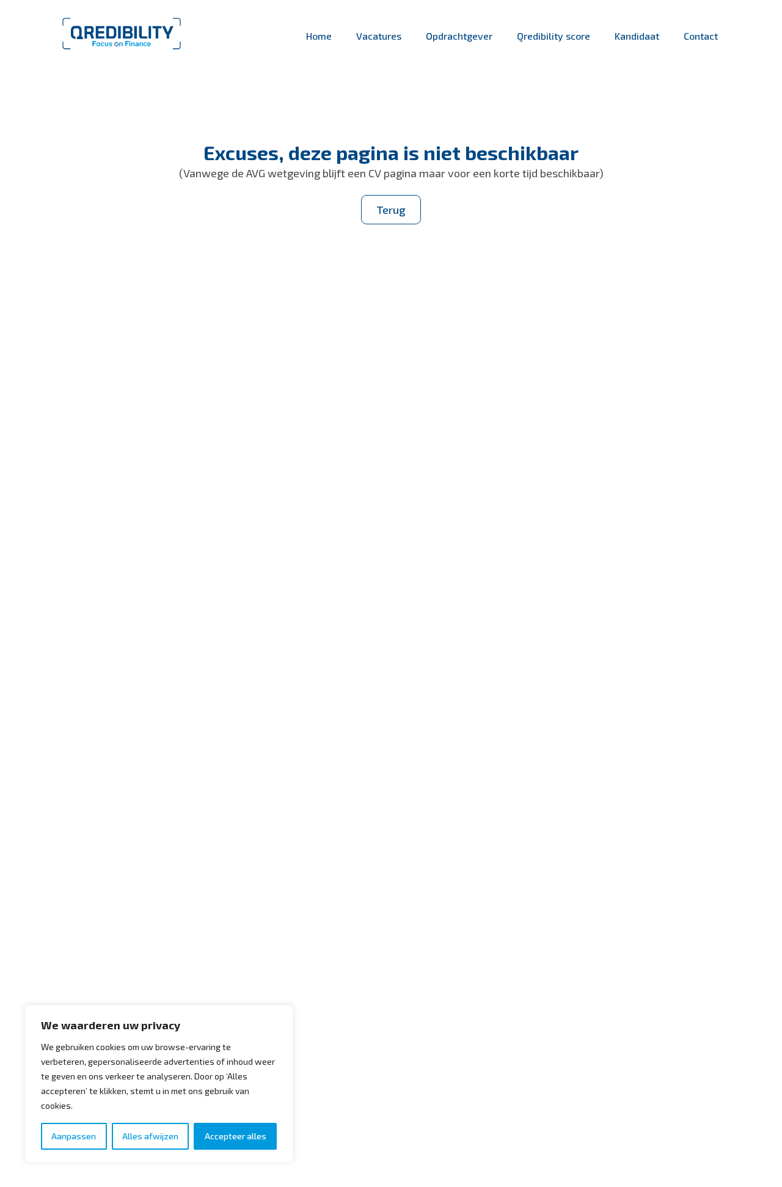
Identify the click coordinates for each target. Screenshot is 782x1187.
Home (319, 36)
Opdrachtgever (459, 36)
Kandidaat (637, 36)
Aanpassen (73, 1136)
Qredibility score (553, 36)
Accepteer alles (235, 1136)
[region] (158, 1084)
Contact (701, 36)
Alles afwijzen (150, 1136)
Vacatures (378, 36)
